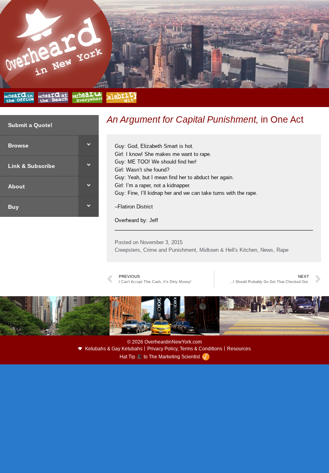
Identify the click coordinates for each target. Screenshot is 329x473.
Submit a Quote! (30, 125)
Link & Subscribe (31, 166)
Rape (282, 250)
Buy (13, 207)
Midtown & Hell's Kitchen (228, 250)
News (266, 250)
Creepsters (127, 250)
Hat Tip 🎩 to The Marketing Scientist (160, 357)
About (16, 186)
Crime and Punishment (169, 250)
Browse (18, 145)
